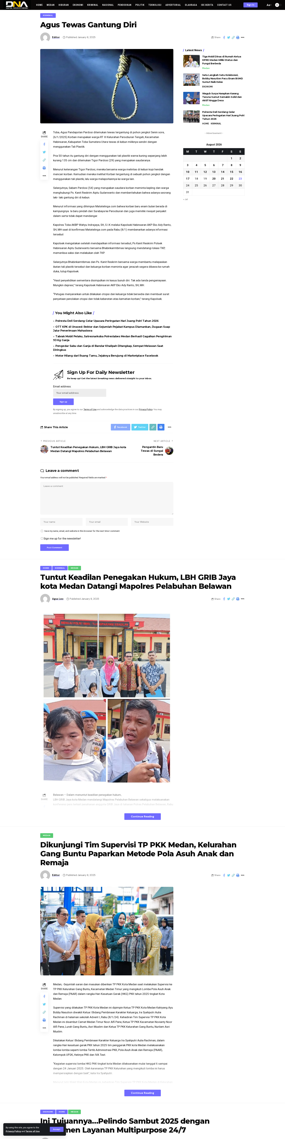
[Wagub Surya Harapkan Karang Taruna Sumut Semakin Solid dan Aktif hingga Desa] (191, 98)
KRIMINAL (48, 15)
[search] (262, 5)
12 (205, 171)
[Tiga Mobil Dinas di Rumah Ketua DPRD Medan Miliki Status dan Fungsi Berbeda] (191, 61)
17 (187, 178)
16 (240, 171)
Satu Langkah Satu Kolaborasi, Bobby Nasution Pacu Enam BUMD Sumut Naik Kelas (222, 78)
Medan (206, 68)
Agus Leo (57, 599)
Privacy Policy (13, 1131)
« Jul (185, 199)
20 (214, 178)
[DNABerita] (17, 5)
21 (222, 178)
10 (187, 171)
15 (231, 171)
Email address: (62, 386)
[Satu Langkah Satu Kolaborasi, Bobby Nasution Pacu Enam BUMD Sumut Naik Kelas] (191, 79)
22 (231, 178)
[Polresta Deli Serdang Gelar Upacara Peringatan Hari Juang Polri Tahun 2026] (191, 116)
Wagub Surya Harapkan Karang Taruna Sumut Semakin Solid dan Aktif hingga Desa (222, 97)
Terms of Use (33, 1131)
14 (222, 171)
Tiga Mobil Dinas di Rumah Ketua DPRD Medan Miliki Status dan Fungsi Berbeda (221, 60)
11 (196, 171)
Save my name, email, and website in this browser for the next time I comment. (82, 531)
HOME (205, 123)
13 (214, 171)
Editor (56, 37)
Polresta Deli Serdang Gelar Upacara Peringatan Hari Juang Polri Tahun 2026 (106, 320)
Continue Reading (142, 816)
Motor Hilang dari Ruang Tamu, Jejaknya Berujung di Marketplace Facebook (106, 355)
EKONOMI (207, 86)
